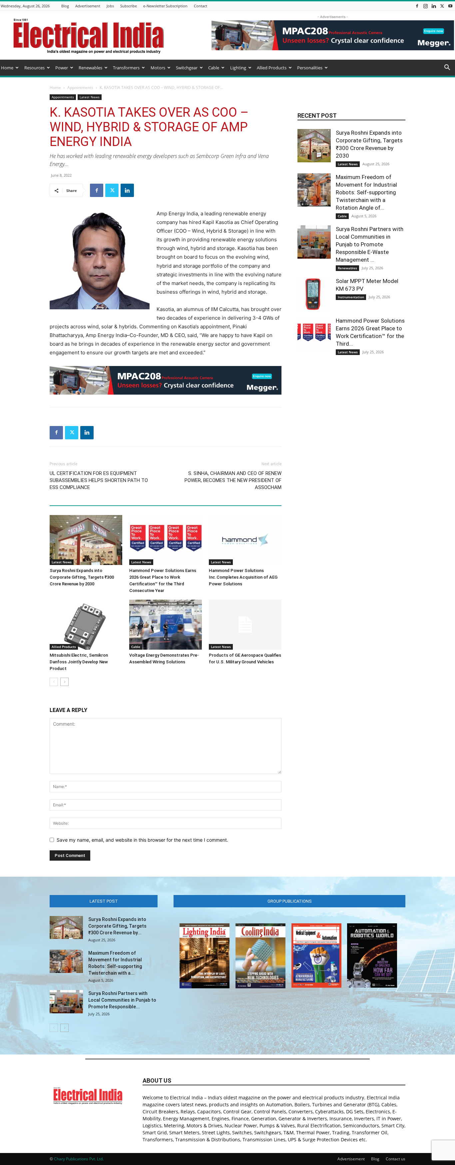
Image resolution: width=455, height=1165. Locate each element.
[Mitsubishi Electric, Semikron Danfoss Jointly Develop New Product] (86, 625)
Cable (213, 68)
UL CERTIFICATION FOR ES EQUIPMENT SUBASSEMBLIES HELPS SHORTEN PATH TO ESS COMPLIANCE (99, 480)
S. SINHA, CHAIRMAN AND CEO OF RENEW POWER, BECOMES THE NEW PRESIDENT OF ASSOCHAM (233, 480)
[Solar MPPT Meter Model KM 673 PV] (314, 294)
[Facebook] (417, 5)
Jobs (110, 5)
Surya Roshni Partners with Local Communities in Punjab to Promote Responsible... (122, 1000)
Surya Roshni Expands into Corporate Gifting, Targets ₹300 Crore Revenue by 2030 (82, 577)
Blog (65, 5)
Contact (200, 5)
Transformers (126, 68)
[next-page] (64, 682)
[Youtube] (450, 5)
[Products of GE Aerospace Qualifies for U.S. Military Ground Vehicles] (245, 625)
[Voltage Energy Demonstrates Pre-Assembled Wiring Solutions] (165, 625)
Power (61, 68)
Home (7, 68)
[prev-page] (54, 682)
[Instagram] (425, 5)
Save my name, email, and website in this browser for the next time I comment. (142, 840)
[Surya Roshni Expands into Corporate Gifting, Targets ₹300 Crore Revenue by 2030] (86, 540)
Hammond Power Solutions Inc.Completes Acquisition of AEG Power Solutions (243, 577)
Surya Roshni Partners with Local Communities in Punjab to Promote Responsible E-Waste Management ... (369, 244)
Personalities (309, 68)
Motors (158, 68)
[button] (447, 68)
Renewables (90, 68)
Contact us (395, 1159)
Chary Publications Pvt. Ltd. (79, 1159)
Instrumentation (351, 297)
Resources (34, 68)
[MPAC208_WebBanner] (165, 380)
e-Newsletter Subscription (165, 5)
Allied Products (271, 68)
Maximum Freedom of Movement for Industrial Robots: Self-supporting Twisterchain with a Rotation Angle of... (366, 192)
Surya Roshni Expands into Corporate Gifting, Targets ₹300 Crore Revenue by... (117, 926)
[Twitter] (442, 5)
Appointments (80, 87)
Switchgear (187, 68)
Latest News (90, 97)
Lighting (238, 68)
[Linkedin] (433, 5)
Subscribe (128, 5)
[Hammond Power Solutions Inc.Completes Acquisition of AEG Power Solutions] (245, 540)
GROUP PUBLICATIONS (289, 901)
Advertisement (87, 5)
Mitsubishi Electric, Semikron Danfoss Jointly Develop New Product (79, 662)
